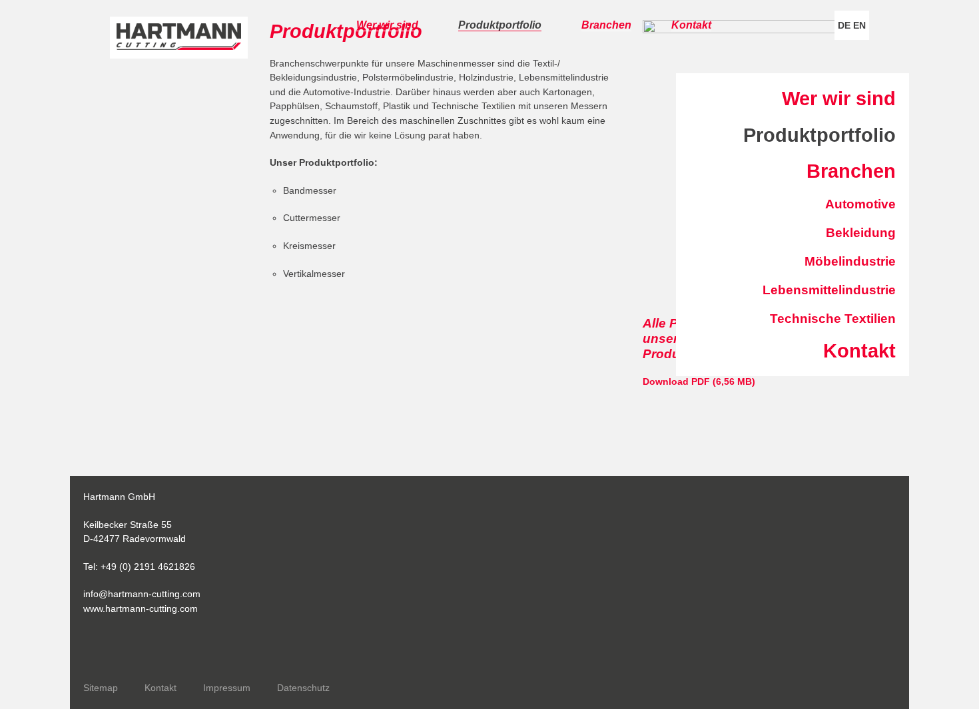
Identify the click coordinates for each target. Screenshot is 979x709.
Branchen (606, 25)
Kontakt (691, 25)
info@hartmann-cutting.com (141, 594)
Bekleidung (861, 233)
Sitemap (100, 687)
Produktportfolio (499, 25)
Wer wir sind (387, 25)
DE (844, 25)
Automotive (860, 204)
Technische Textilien (833, 319)
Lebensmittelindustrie (829, 290)
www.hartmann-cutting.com (140, 608)
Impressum (226, 687)
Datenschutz (303, 687)
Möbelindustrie (850, 261)
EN (859, 25)
